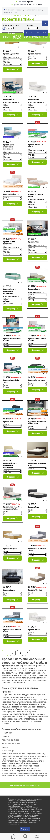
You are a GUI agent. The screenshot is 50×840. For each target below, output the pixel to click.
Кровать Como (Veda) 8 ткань (37, 549)
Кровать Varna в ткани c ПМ (37, 464)
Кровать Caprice (34, 54)
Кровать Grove (34, 289)
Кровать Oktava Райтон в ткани (37, 340)
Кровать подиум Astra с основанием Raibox (12, 508)
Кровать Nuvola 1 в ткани (35, 146)
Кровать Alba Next (35, 590)
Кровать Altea (33, 242)
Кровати (7, 37)
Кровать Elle (8, 422)
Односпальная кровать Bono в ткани (37, 423)
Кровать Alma (8, 99)
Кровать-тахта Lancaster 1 (9, 243)
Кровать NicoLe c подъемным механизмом (10, 465)
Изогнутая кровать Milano (35, 195)
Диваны (27, 37)
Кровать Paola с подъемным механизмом (9, 291)
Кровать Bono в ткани (36, 380)
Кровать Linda (33, 99)
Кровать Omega (9, 590)
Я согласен (25, 829)
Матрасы (36, 37)
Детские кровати (17, 37)
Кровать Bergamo (10, 549)
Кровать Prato (33, 507)
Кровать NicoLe (34, 630)
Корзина (36, 33)
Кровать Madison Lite (11, 194)
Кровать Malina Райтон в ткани (12, 340)
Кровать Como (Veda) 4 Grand (12, 631)
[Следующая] (27, 653)
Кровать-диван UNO (11, 54)
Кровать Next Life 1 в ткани (11, 381)
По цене (8, 28)
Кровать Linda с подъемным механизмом (9, 147)
